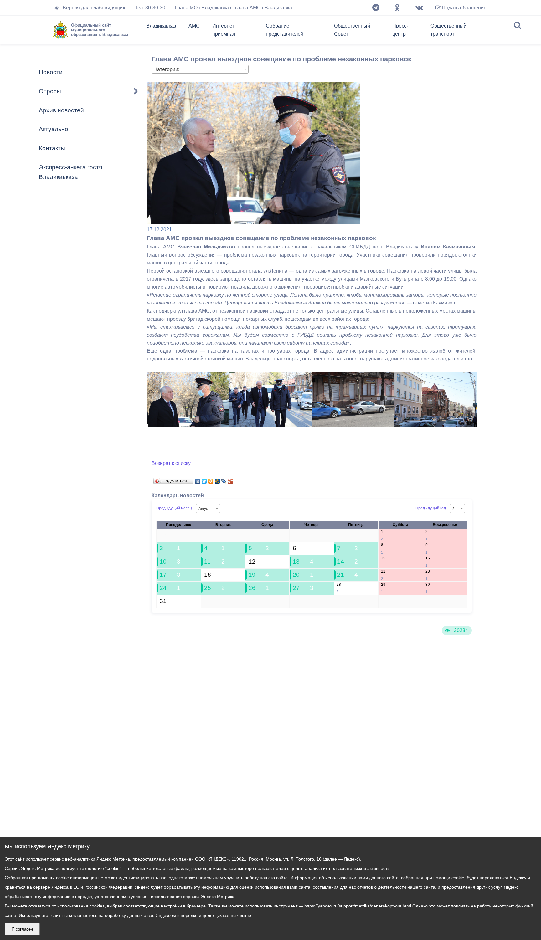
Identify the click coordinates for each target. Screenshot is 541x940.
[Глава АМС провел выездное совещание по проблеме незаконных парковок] (188, 425)
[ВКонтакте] (197, 479)
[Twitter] (204, 479)
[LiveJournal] (224, 479)
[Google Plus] (230, 479)
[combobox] (200, 69)
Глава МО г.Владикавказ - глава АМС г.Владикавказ (234, 7)
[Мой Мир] (217, 479)
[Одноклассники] (397, 8)
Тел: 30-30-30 (150, 7)
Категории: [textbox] (166, 69)
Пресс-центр (400, 30)
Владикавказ (161, 25)
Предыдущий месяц (174, 508)
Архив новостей (61, 110)
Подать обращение (464, 7)
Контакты (52, 148)
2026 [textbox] (456, 509)
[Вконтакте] (419, 8)
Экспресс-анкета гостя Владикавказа (70, 172)
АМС (194, 25)
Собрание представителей (284, 30)
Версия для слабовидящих (94, 7)
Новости (51, 72)
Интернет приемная (223, 30)
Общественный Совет (352, 30)
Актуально (53, 129)
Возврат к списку (171, 463)
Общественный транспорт (448, 30)
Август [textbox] (204, 509)
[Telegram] (375, 8)
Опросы (50, 91)
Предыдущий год (430, 508)
